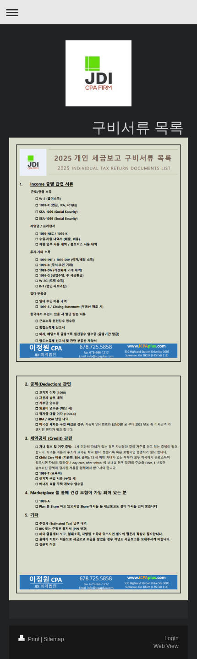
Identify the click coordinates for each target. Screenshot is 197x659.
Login (171, 638)
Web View (166, 646)
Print (34, 639)
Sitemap (54, 639)
